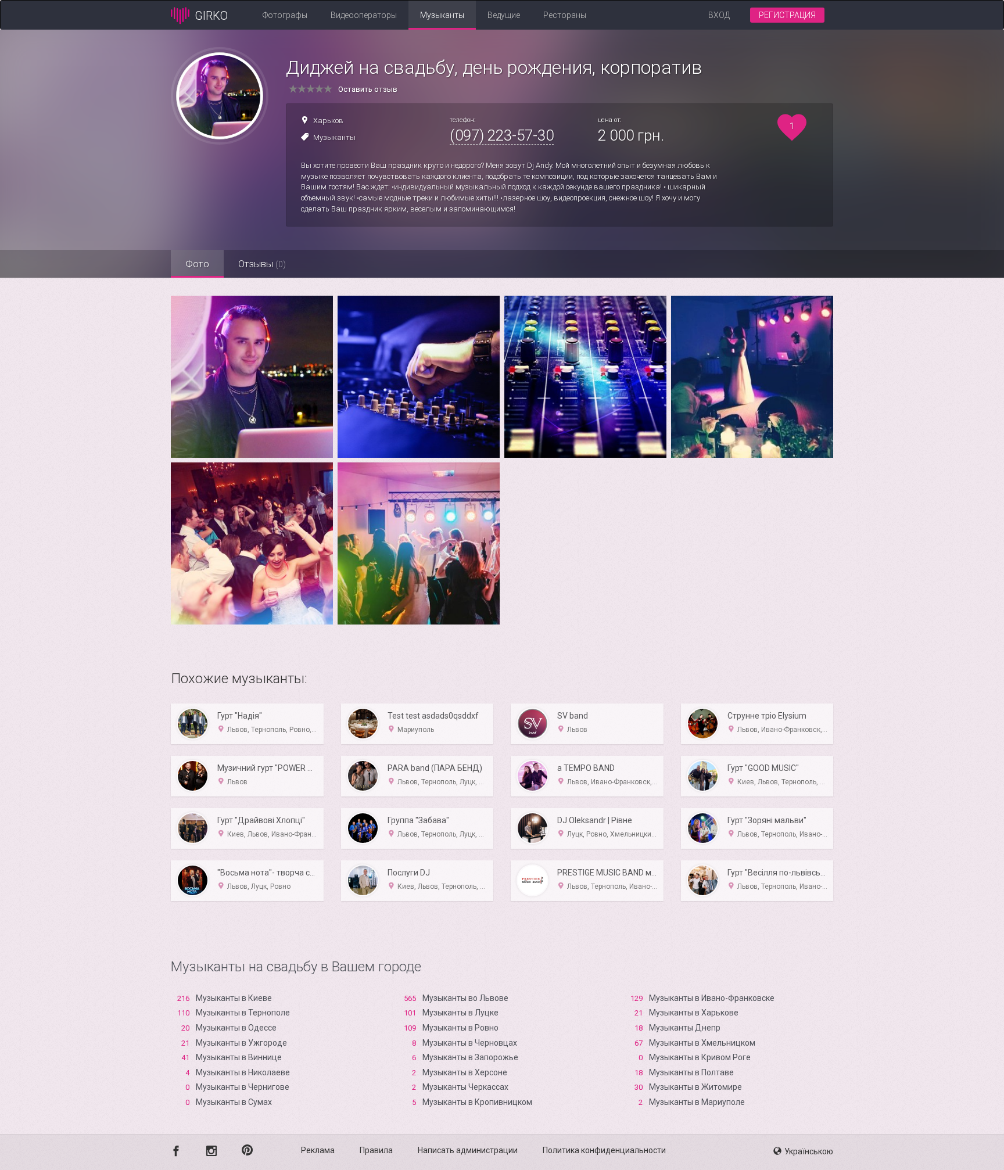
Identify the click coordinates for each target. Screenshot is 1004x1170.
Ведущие (503, 15)
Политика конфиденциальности (604, 1150)
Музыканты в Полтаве (691, 1072)
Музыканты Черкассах (465, 1087)
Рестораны (564, 15)
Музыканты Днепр (684, 1027)
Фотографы (285, 15)
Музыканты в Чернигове (242, 1087)
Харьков (328, 120)
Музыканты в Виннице (239, 1057)
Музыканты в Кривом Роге (700, 1057)
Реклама (318, 1150)
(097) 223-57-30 (502, 135)
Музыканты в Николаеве (243, 1072)
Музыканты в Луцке (460, 1012)
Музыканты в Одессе (236, 1027)
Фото (197, 264)
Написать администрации (468, 1150)
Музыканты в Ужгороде (241, 1042)
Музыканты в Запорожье (470, 1057)
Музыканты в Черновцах (469, 1042)
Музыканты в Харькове (693, 1012)
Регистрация (787, 15)
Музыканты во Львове (465, 998)
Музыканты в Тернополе (243, 1012)
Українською (808, 1151)
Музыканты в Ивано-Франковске (711, 998)
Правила (376, 1150)
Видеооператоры (364, 15)
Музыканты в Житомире (695, 1087)
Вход (719, 15)
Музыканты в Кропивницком (477, 1102)
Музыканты (442, 15)
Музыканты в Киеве (234, 998)
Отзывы (262, 264)
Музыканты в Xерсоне (464, 1072)
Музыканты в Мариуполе (697, 1102)
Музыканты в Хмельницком (702, 1042)
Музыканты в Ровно (460, 1027)
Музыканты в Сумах (234, 1102)
